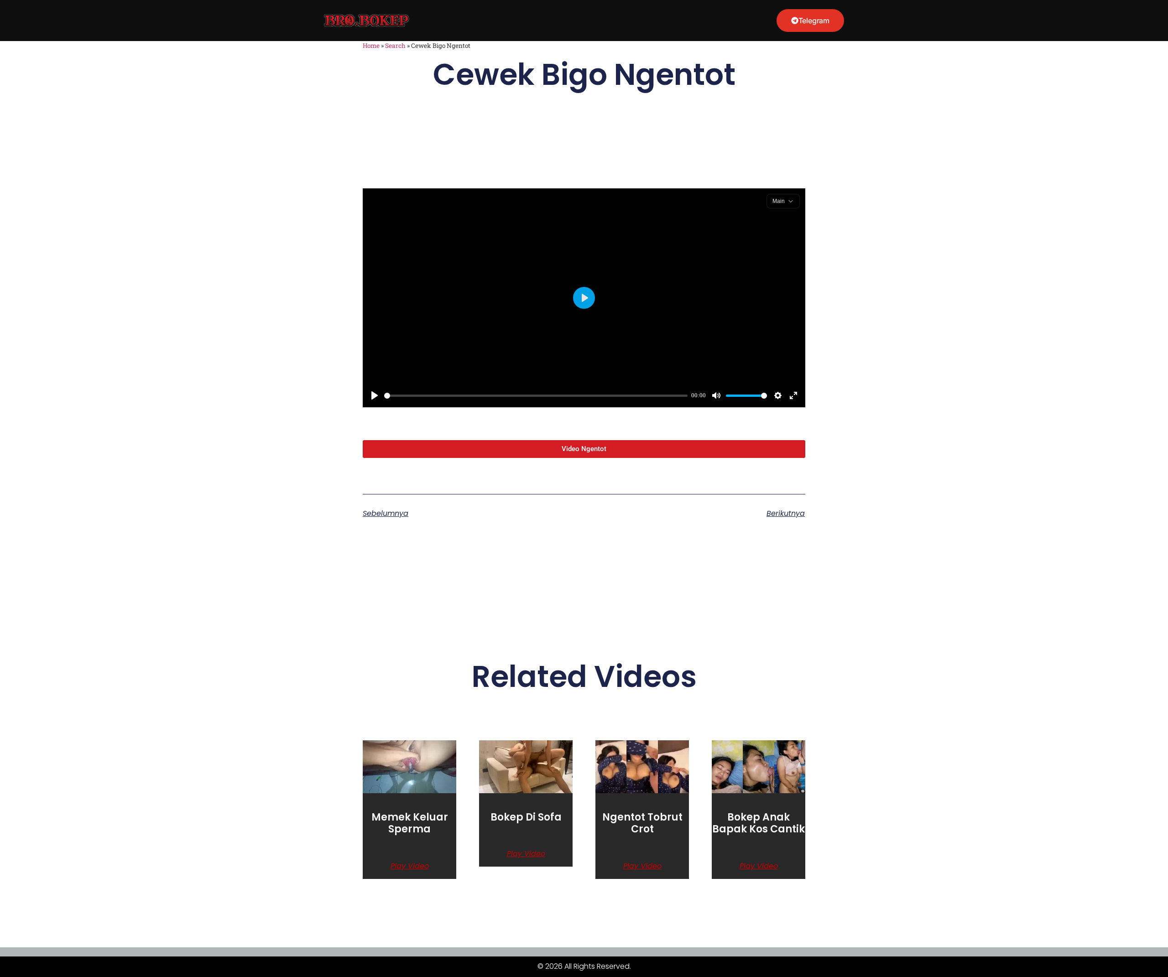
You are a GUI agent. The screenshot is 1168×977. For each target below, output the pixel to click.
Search (395, 46)
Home (371, 46)
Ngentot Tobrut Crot (642, 823)
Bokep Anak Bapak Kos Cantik (758, 823)
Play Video (410, 866)
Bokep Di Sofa (526, 817)
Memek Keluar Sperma (409, 823)
